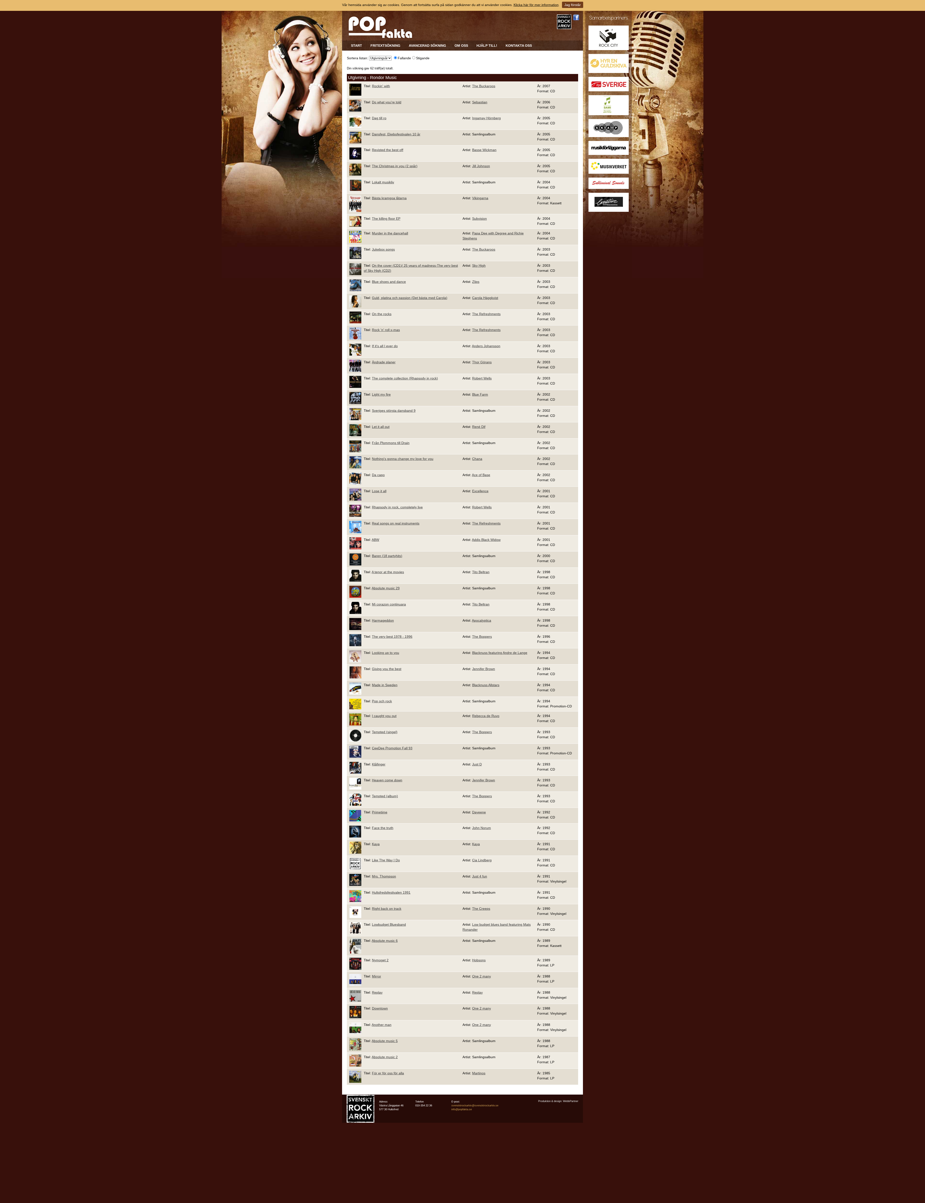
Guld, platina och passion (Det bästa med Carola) (409, 298)
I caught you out (384, 716)
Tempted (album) (385, 796)
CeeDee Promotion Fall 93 (392, 748)
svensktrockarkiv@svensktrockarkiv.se (474, 1105)
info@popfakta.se (461, 1109)
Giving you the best (386, 669)
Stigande (422, 58)
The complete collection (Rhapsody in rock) (405, 378)
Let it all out (381, 427)
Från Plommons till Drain (391, 443)
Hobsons (479, 960)
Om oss (461, 45)
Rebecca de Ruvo (485, 716)
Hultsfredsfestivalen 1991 (391, 892)
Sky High (479, 265)
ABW (375, 540)
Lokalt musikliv (383, 182)
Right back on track (386, 909)
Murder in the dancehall (390, 233)
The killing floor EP (386, 218)
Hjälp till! (486, 45)
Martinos (478, 1073)
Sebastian (479, 102)
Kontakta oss (519, 45)
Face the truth (382, 828)
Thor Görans (482, 362)
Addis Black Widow (486, 540)
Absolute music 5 (385, 1041)
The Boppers (482, 636)
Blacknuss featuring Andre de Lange (499, 653)
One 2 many (481, 976)
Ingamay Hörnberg (486, 118)
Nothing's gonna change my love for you (402, 459)
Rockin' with (381, 86)
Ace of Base (481, 475)
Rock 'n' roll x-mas (386, 330)
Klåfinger (378, 764)
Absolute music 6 (385, 941)
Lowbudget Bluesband (389, 924)
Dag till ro (379, 118)
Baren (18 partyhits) (387, 556)
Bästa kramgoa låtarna (389, 198)
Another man (381, 1025)
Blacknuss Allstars (485, 685)
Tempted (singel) (384, 732)
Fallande (404, 58)
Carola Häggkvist (485, 298)
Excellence (480, 491)
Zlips (475, 282)
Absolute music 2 (385, 1057)
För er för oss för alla (388, 1073)
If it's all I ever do (385, 346)
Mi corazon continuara (389, 604)
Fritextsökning (385, 45)
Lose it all (379, 491)
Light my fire (381, 394)
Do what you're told (386, 102)
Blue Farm (480, 394)
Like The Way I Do (386, 860)
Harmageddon (383, 620)
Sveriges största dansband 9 (394, 410)
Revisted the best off (387, 150)
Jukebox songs (383, 249)
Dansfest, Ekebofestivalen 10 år (396, 134)
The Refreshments (486, 314)
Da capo (378, 475)
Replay (377, 992)
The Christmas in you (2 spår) (394, 166)
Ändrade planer (384, 362)
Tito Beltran (480, 572)
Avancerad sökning (427, 45)
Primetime (379, 812)
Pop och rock (382, 701)
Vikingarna (480, 198)
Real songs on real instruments (395, 523)
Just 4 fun (479, 876)
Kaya (376, 844)
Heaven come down (387, 780)
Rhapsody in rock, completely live (397, 507)
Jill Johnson (481, 166)
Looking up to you (385, 653)
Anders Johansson (486, 346)
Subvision (479, 218)
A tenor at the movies (388, 572)
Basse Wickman (484, 150)
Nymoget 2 (380, 960)
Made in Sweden (384, 685)
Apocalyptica (481, 620)
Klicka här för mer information (536, 5)
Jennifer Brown (483, 669)
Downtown (380, 1008)
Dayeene (479, 812)
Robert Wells (482, 378)
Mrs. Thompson (384, 876)
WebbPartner (570, 1101)
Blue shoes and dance (389, 282)
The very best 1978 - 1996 (392, 636)
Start (356, 45)
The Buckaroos (483, 86)
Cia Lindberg (482, 860)
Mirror (376, 976)
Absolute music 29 (386, 588)
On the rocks (381, 314)
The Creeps (481, 909)
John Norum (481, 828)
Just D (477, 764)
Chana (477, 459)
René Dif (478, 427)
